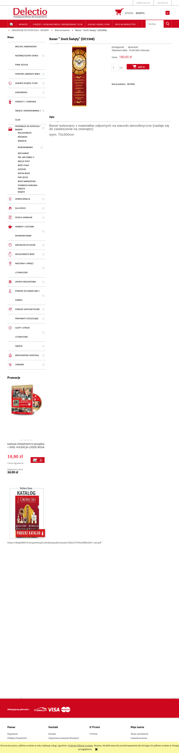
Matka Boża (24, 173)
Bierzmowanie (25, 147)
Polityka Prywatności (17, 738)
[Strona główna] (30, 12)
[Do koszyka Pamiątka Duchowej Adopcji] (38, 460)
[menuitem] (23, 24)
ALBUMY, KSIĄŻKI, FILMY (26, 83)
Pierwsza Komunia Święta (27, 187)
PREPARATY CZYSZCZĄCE (26, 318)
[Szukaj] (168, 24)
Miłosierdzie (25, 133)
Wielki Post (24, 161)
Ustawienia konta (139, 738)
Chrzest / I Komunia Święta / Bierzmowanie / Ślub (28, 110)
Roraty (21, 192)
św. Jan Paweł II (26, 157)
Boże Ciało (23, 165)
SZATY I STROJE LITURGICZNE (22, 332)
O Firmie (94, 734)
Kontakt (52, 734)
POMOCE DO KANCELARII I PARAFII (27, 295)
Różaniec (22, 137)
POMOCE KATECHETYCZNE (27, 309)
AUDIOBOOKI (21, 92)
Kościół (22, 169)
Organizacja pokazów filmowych (63, 738)
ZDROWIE (19, 364)
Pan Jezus (23, 177)
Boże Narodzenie (27, 181)
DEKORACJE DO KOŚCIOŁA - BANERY (28, 128)
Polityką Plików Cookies (80, 745)
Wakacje (22, 141)
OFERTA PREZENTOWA (25, 282)
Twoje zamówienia (139, 734)
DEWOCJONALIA (22, 199)
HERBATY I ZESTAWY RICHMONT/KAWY (24, 231)
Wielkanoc (23, 153)
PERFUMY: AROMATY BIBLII (27, 74)
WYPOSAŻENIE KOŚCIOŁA (27, 355)
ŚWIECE (19, 346)
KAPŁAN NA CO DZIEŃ (25, 245)
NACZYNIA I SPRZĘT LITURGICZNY (24, 268)
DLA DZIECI (20, 208)
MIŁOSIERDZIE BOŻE (25, 254)
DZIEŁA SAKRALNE (23, 217)
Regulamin (12, 734)
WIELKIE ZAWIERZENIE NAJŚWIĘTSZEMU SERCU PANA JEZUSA (26, 55)
